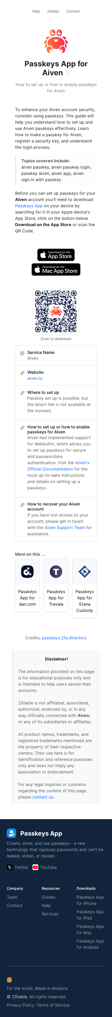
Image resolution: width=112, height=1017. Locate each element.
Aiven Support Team (65, 527)
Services (50, 913)
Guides (53, 11)
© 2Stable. (17, 996)
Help (36, 11)
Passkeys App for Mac (90, 929)
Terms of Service (53, 1005)
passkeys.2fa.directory (64, 637)
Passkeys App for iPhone (90, 900)
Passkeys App (29, 205)
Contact (73, 11)
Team (12, 897)
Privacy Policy (20, 1005)
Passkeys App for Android (90, 944)
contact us (42, 797)
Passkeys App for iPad (90, 915)
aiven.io (34, 378)
